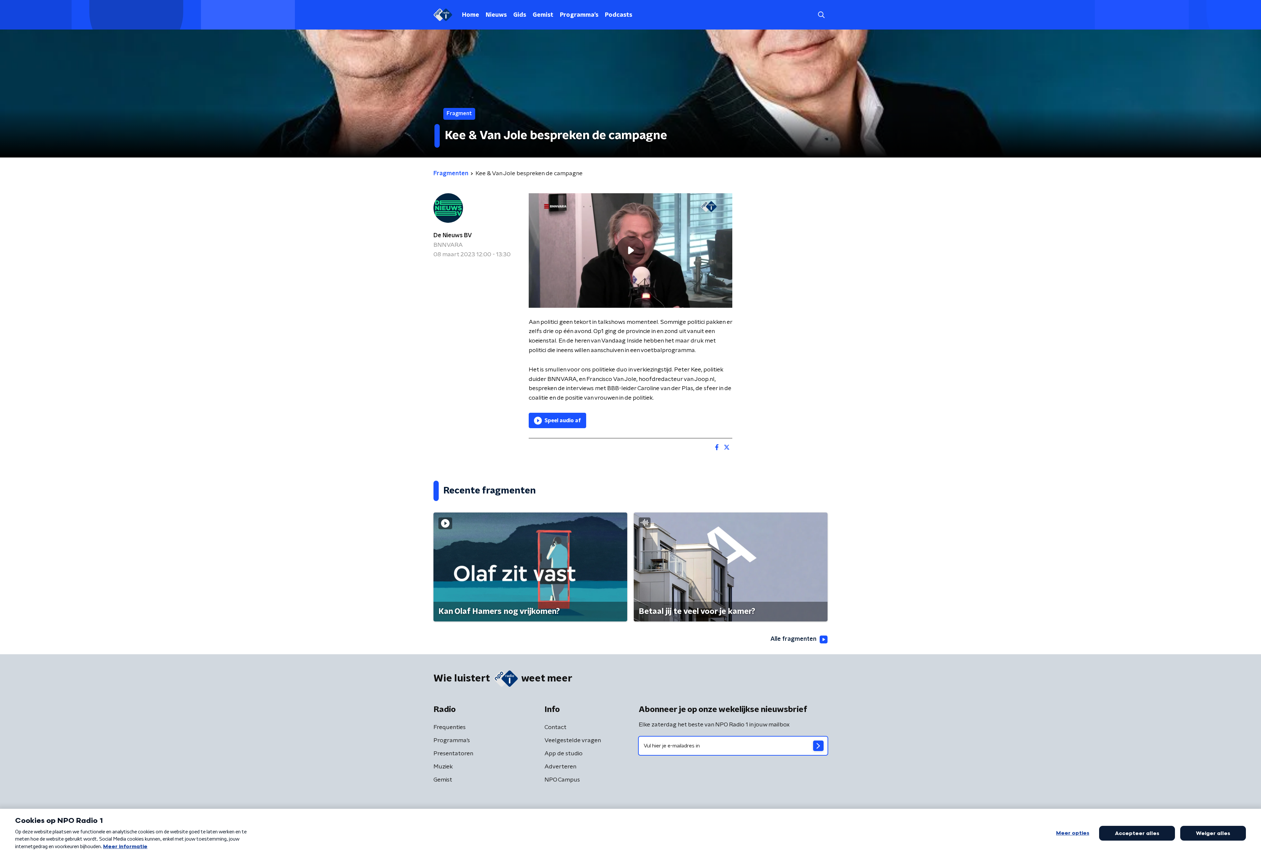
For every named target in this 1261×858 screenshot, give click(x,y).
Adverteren (560, 767)
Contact (555, 727)
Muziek (443, 767)
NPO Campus (562, 780)
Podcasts (618, 15)
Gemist (543, 15)
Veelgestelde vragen (572, 740)
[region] (630, 250)
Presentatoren (453, 754)
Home (470, 15)
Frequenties (449, 727)
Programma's (579, 15)
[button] (821, 15)
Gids (519, 15)
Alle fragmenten (793, 639)
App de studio (563, 754)
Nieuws (496, 15)
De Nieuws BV (452, 236)
